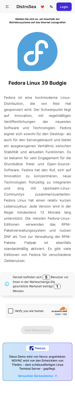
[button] (51, 6)
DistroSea (26, 6)
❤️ (42, 7)
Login (64, 7)
